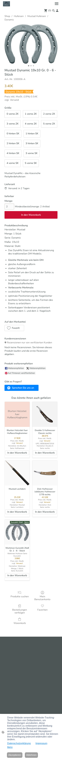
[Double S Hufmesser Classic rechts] (44, 414)
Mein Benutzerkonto (42, 598)
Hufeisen (19, 16)
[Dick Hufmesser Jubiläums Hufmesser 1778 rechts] (44, 473)
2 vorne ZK (49, 114)
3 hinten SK (32, 143)
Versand (14, 100)
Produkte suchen (20, 596)
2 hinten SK (13, 143)
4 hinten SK (13, 153)
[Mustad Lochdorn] (17, 473)
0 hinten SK (13, 133)
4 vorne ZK (31, 123)
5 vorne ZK (49, 123)
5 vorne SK (31, 163)
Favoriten (42, 609)
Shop (7, 16)
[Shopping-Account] (57, 10)
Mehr (10, 747)
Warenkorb (20, 623)
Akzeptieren (14, 755)
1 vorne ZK (31, 114)
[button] (53, 10)
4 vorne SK (13, 163)
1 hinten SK (32, 133)
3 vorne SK (31, 153)
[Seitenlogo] (6, 3)
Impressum (41, 743)
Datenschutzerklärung (19, 743)
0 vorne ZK (13, 114)
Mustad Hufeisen (36, 16)
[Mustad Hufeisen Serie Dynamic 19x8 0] (31, 44)
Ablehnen (31, 755)
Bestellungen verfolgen (19, 611)
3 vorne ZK (13, 123)
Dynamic (9, 19)
